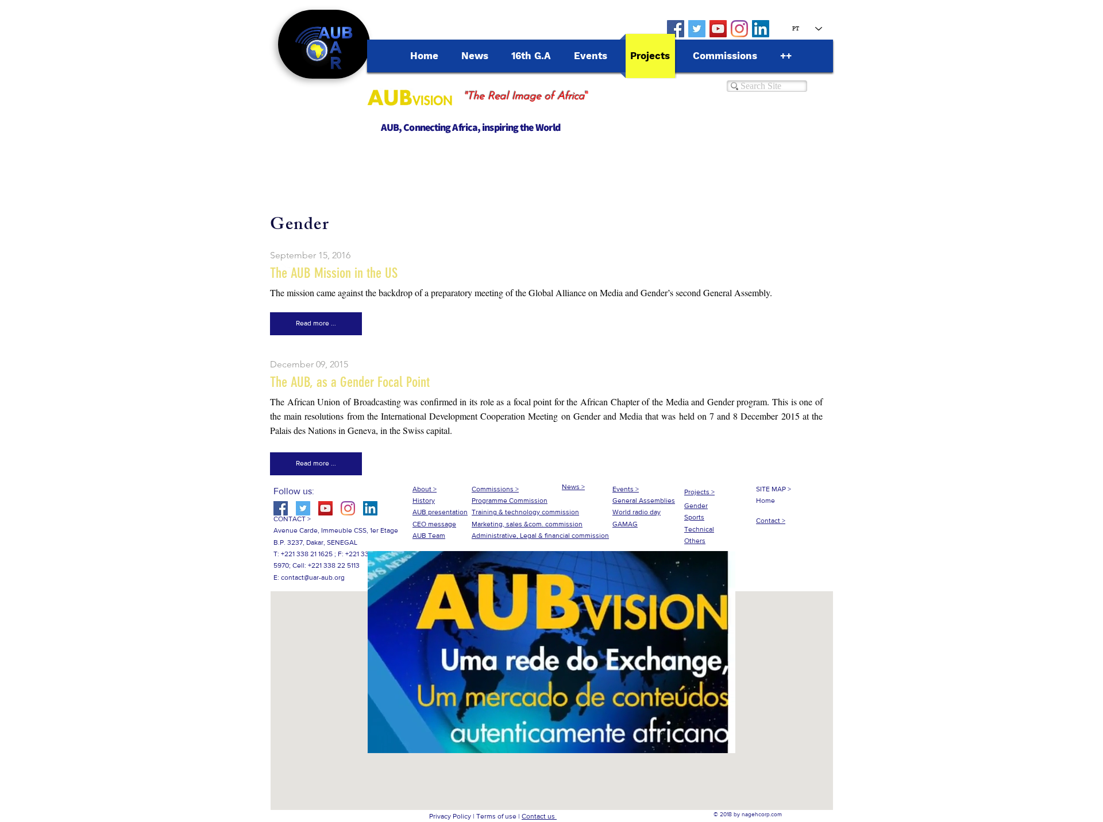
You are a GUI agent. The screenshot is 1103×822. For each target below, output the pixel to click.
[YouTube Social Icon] (718, 28)
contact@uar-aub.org (313, 577)
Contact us (539, 816)
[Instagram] (739, 28)
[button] (316, 323)
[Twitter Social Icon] (696, 28)
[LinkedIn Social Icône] (760, 28)
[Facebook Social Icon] (675, 28)
